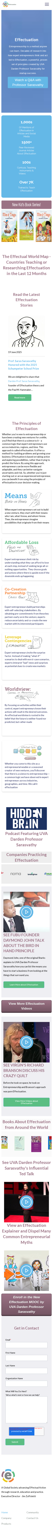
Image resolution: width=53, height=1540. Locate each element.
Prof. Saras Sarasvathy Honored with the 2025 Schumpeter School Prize (23, 364)
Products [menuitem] (6, 1523)
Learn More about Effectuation (24, 984)
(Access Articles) (26, 156)
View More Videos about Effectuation (26, 1102)
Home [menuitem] (4, 1512)
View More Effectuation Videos (27, 1006)
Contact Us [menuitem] (32, 1518)
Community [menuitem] (32, 1512)
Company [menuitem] (6, 1518)
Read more (19, 397)
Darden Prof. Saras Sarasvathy (23, 381)
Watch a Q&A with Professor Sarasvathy (27, 82)
